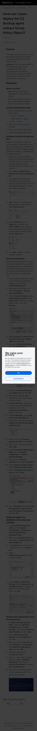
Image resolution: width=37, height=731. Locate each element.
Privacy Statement (22, 363)
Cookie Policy (9, 365)
